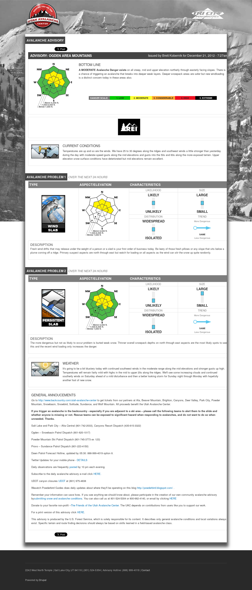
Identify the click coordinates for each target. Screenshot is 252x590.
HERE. (97, 474)
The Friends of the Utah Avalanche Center (95, 505)
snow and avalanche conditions (64, 498)
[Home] (43, 16)
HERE (173, 498)
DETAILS (82, 460)
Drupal (42, 580)
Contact (145, 570)
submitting (40, 498)
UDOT (61, 481)
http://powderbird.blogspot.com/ (154, 488)
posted (73, 467)
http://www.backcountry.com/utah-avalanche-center (67, 400)
